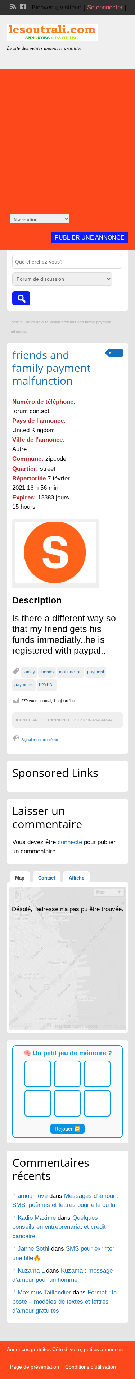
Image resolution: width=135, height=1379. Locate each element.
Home (14, 322)
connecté (71, 842)
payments (23, 684)
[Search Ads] (21, 298)
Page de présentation (34, 1367)
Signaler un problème (39, 740)
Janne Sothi (33, 1248)
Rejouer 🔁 (67, 1129)
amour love (33, 1196)
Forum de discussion (41, 322)
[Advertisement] (67, 136)
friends (47, 671)
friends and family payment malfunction (51, 367)
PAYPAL (47, 684)
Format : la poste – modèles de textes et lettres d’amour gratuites (64, 1301)
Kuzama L (31, 1270)
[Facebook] (22, 6)
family (29, 671)
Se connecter (105, 7)
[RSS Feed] (12, 6)
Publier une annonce (90, 237)
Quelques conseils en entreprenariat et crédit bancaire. (59, 1227)
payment (95, 671)
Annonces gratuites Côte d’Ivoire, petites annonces (65, 1349)
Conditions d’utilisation (90, 1367)
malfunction (70, 671)
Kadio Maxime (37, 1217)
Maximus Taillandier (44, 1292)
